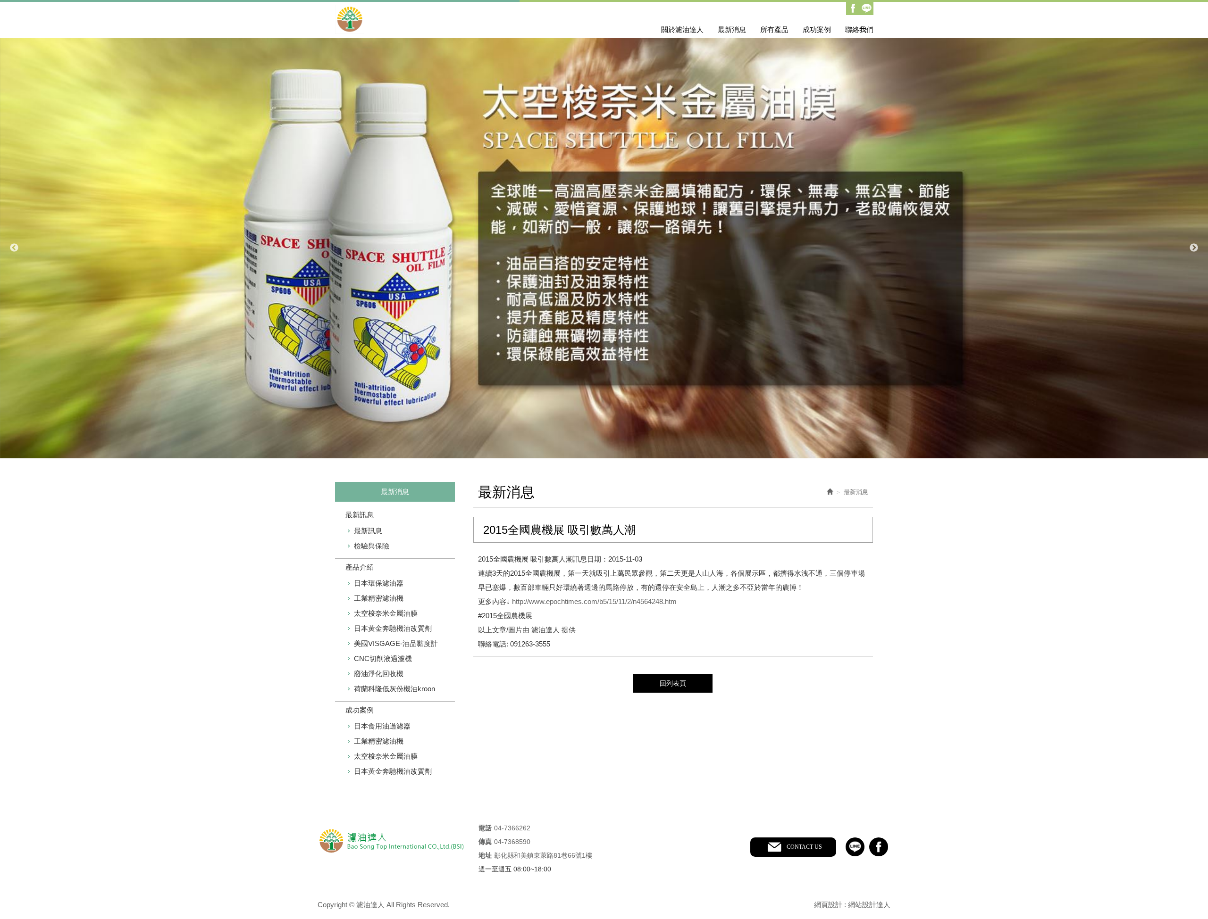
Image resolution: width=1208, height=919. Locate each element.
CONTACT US (804, 847)
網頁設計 (828, 905)
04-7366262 (512, 828)
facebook (878, 846)
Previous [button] (14, 248)
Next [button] (1194, 248)
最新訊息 (359, 515)
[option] (604, 248)
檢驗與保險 (371, 546)
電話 (485, 828)
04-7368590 (512, 841)
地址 (485, 855)
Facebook (853, 8)
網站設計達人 (869, 905)
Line (866, 8)
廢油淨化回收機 (378, 674)
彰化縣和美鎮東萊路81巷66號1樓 (543, 855)
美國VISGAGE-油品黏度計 (396, 643)
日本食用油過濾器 (382, 726)
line (855, 846)
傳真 (485, 841)
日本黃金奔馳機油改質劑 (393, 628)
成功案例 (359, 710)
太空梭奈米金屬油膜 (386, 613)
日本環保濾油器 (378, 583)
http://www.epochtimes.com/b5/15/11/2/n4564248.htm (594, 601)
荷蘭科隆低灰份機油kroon (394, 689)
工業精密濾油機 (378, 598)
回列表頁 (673, 683)
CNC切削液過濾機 (383, 658)
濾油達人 (416, 19)
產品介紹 (359, 567)
